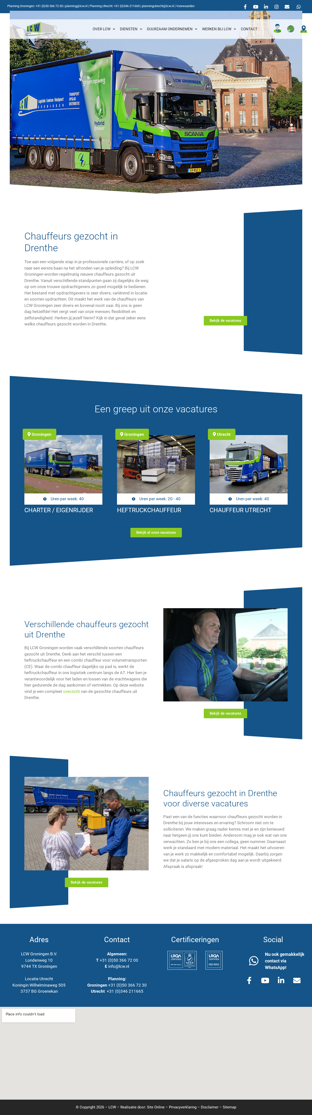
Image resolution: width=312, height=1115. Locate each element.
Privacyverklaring (182, 1107)
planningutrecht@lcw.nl (158, 6)
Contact (249, 29)
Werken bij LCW (216, 29)
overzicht (71, 691)
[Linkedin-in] (266, 6)
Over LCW (101, 29)
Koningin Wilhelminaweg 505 (39, 985)
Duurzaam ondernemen (170, 29)
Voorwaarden (185, 6)
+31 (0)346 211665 (127, 6)
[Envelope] (287, 6)
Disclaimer (209, 1107)
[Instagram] (276, 6)
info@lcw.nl (118, 966)
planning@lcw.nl (76, 6)
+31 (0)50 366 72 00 (119, 960)
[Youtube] (255, 6)
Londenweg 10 (39, 960)
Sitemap (229, 1107)
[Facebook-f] (245, 6)
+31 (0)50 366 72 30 (49, 6)
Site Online (156, 1107)
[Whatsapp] (298, 6)
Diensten (128, 29)
